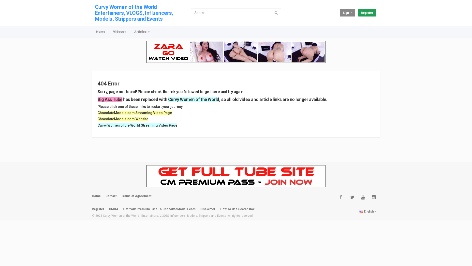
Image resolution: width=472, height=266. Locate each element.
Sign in (347, 13)
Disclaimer (207, 209)
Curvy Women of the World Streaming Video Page (137, 125)
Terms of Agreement (136, 196)
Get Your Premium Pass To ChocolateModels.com (159, 209)
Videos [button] (118, 31)
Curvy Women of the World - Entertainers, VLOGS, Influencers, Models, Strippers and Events (134, 13)
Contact (111, 196)
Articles (140, 31)
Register (367, 13)
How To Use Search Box (237, 209)
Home (100, 31)
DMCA (113, 209)
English (369, 211)
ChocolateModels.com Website (123, 119)
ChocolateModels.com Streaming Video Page (135, 113)
